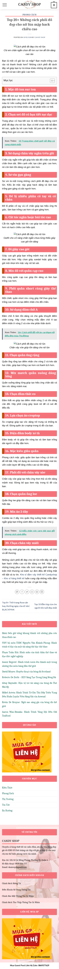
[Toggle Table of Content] (51, 80)
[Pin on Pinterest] (37, 592)
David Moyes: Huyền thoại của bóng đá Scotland (26, 671)
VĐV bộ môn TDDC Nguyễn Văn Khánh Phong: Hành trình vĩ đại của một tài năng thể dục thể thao (29, 644)
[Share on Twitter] (27, 592)
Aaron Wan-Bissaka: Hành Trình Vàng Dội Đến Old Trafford (29, 714)
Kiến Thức (7, 787)
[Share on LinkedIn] (42, 592)
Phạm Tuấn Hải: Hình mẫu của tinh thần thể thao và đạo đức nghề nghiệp (29, 654)
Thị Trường (7, 799)
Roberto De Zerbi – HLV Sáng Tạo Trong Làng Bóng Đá (29, 677)
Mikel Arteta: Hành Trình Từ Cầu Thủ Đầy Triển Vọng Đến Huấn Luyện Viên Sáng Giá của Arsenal (29, 694)
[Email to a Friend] (32, 592)
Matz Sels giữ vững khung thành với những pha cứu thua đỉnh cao (29, 635)
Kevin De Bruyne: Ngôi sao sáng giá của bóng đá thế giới (29, 704)
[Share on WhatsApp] (17, 592)
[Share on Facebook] (22, 592)
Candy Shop (40, 37)
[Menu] (4, 4)
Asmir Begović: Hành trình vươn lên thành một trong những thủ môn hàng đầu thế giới (29, 664)
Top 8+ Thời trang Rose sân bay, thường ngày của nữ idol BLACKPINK (15, 606)
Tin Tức (6, 804)
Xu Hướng (7, 810)
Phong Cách (30, 14)
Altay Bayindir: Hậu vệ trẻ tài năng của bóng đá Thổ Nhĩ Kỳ (29, 685)
